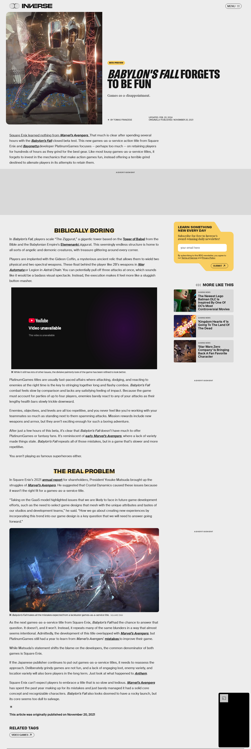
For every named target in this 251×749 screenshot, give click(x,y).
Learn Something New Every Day (195, 228)
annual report (52, 480)
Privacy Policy (208, 258)
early (103, 436)
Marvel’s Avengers (74, 135)
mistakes (112, 639)
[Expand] (222, 696)
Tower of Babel (134, 239)
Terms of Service (189, 258)
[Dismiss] (245, 696)
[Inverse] (37, 6)
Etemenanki (70, 244)
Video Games (20, 734)
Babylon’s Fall (41, 141)
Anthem (141, 673)
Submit (217, 265)
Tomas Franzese (123, 119)
